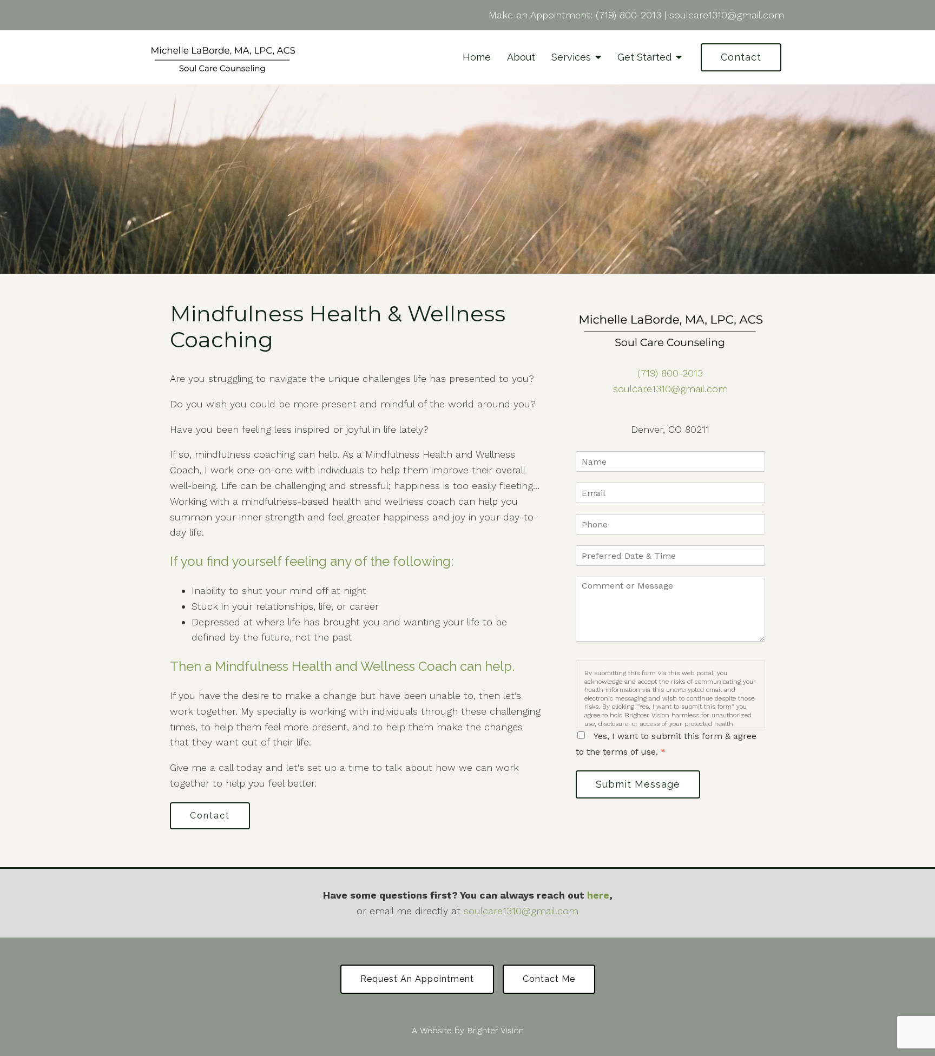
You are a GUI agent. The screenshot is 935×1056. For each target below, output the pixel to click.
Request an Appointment (417, 979)
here (598, 895)
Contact (741, 57)
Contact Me (549, 979)
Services (571, 57)
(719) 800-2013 (628, 15)
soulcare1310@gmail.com (726, 15)
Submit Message (638, 784)
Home (477, 57)
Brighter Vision (495, 1030)
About (521, 57)
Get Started (644, 57)
